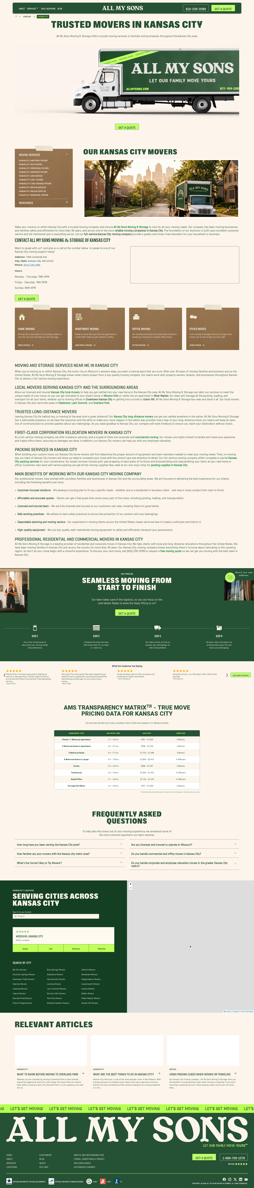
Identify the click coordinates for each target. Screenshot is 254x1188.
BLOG (41, 1158)
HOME (9, 1154)
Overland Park (101, 402)
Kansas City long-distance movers (133, 416)
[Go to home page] (16, 17)
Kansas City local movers (65, 391)
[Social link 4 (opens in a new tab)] (240, 1180)
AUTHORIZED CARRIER (84, 1166)
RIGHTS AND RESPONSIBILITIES (89, 1154)
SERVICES (11, 1162)
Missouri (27, 16)
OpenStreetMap (247, 1011)
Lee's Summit (79, 402)
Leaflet (228, 1011)
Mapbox (237, 1011)
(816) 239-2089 (32, 265)
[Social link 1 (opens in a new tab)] (224, 1180)
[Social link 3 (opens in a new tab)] (235, 1180)
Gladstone (64, 402)
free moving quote (171, 550)
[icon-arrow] (83, 1073)
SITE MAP (43, 1166)
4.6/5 (95, 1181)
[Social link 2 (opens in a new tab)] (229, 1180)
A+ (121, 1181)
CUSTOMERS (45, 1154)
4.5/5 (109, 1181)
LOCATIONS (11, 1166)
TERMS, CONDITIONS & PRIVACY (89, 1158)
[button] (44, 154)
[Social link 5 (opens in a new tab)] (246, 1180)
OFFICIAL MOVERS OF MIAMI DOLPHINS (69, 1181)
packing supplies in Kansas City (169, 464)
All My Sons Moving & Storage (131, 226)
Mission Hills (111, 395)
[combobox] (57, 916)
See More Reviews (241, 675)
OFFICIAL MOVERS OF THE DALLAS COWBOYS (29, 1181)
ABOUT (9, 1158)
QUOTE (42, 1162)
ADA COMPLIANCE (82, 1162)
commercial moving (146, 436)
